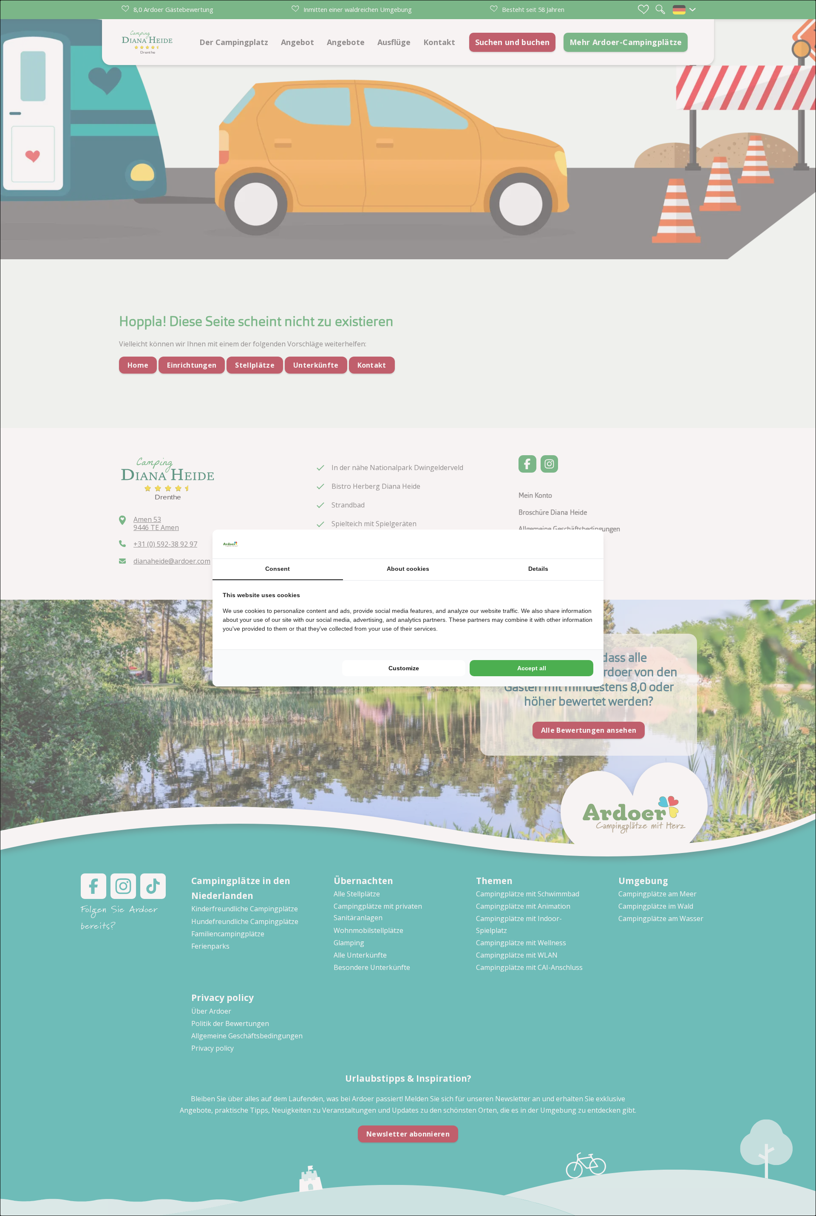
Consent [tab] (277, 568)
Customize (403, 668)
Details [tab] (538, 568)
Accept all (531, 668)
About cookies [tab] (408, 568)
